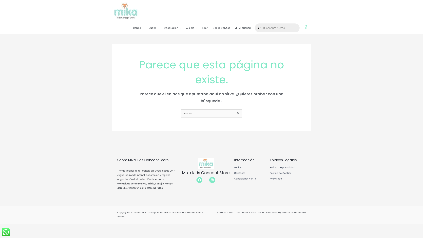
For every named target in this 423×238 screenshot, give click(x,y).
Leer (205, 28)
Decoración (171, 28)
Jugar (152, 28)
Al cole (190, 28)
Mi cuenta (245, 28)
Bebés (137, 28)
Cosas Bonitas (221, 28)
